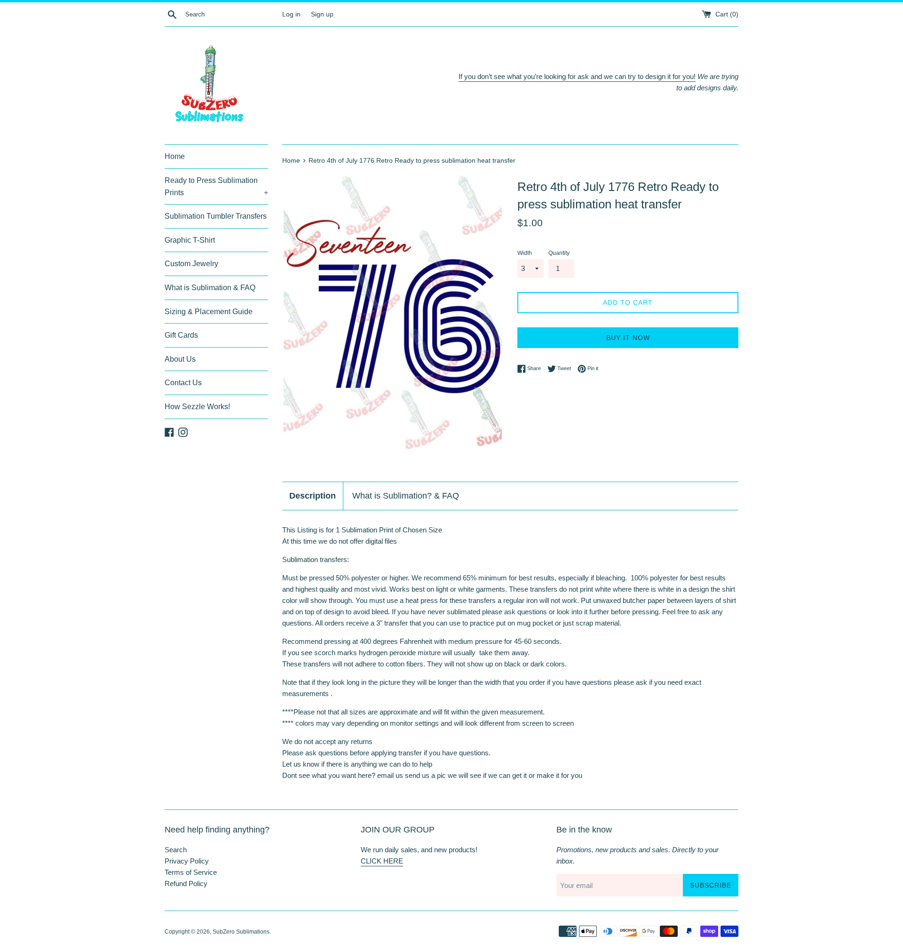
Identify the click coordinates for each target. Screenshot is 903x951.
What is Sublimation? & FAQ (405, 495)
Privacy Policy (187, 861)
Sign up (322, 14)
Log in (291, 14)
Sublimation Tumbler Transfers (216, 216)
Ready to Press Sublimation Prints (216, 186)
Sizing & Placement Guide (209, 312)
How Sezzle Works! (197, 407)
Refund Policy (186, 884)
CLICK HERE (382, 861)
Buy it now (628, 337)
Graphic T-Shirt (190, 240)
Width (524, 253)
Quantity (559, 253)
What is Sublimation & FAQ (210, 288)
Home (175, 156)
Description (312, 495)
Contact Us (183, 383)
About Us (180, 359)
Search (176, 850)
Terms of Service (191, 872)
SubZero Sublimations (241, 931)
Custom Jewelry (191, 264)
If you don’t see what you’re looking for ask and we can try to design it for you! (577, 76)
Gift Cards (181, 335)
